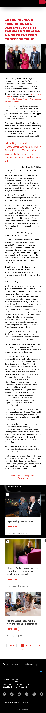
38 (39, 645)
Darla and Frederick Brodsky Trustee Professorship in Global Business (23, 99)
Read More (12, 526)
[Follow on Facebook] (4, 694)
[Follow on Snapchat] (41, 694)
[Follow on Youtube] (19, 694)
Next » (24, 649)
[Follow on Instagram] (34, 694)
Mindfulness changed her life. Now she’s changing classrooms (23, 615)
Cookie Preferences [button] (23, 709)
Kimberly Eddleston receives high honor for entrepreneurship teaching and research (23, 563)
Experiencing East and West (23, 513)
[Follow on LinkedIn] (26, 694)
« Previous (11, 645)
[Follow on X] (12, 694)
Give (42, 2)
